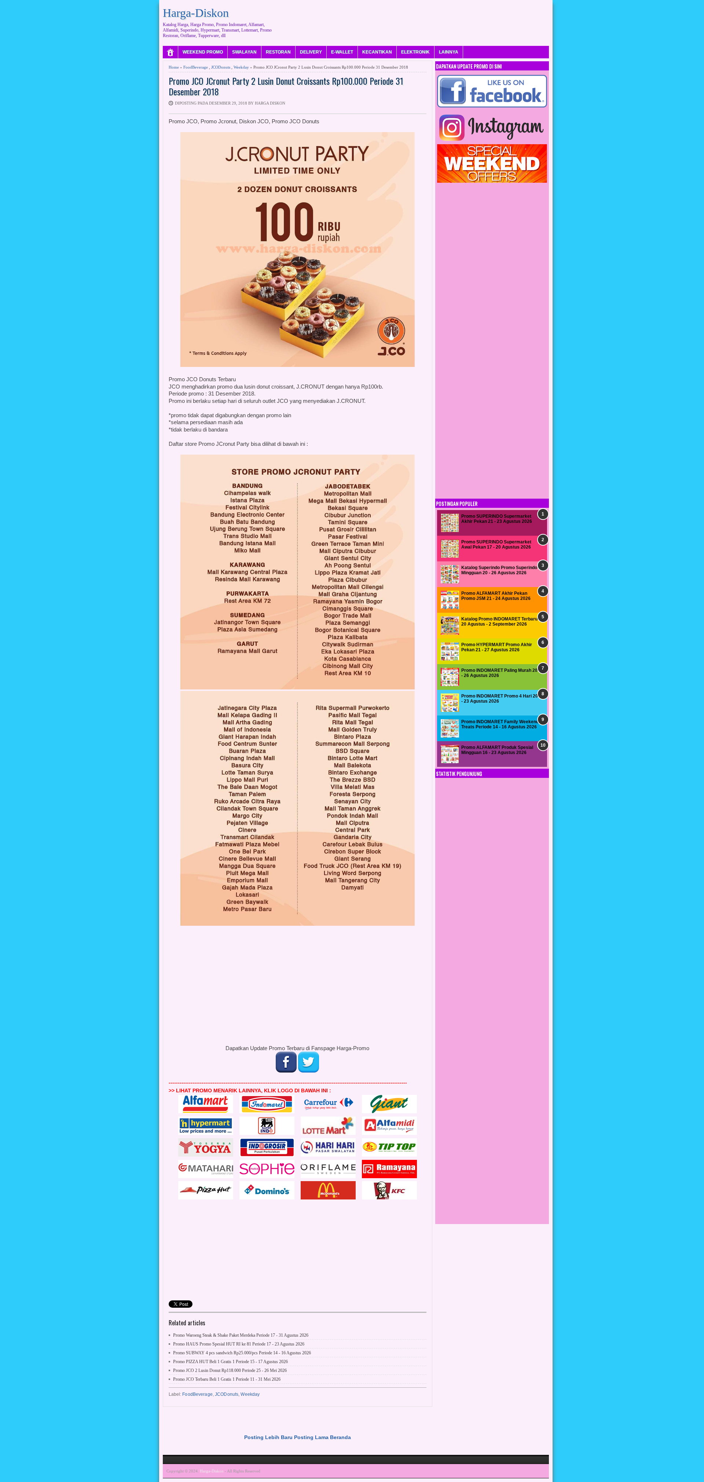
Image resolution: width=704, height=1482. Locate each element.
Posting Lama (311, 1437)
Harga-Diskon (196, 12)
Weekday (241, 67)
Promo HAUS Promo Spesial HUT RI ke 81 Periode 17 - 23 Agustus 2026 (238, 1344)
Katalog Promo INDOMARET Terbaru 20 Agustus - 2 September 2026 (499, 621)
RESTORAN (278, 52)
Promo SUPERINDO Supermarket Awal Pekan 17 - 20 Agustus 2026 (496, 544)
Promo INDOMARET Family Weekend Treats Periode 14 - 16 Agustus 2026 (500, 724)
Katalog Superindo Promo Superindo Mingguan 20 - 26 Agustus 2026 (499, 570)
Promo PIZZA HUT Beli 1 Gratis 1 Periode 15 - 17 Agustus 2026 (230, 1361)
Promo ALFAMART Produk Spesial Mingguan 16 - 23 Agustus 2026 (497, 750)
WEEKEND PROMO (203, 52)
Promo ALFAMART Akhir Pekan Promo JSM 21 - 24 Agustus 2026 (496, 596)
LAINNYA (448, 52)
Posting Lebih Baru (268, 1437)
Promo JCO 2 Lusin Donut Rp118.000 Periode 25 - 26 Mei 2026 (230, 1370)
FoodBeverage (195, 67)
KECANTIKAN (377, 52)
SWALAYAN (244, 52)
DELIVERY (311, 52)
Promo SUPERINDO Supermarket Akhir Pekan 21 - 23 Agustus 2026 (496, 519)
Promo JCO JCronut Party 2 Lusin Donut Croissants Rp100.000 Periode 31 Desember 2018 (286, 86)
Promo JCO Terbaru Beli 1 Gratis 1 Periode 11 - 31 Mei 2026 (226, 1379)
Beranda (340, 1437)
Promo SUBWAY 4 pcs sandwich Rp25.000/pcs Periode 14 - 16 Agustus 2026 (242, 1352)
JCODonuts (220, 67)
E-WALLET (342, 52)
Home (174, 67)
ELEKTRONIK (415, 52)
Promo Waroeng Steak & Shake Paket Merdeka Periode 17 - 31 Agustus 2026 (240, 1335)
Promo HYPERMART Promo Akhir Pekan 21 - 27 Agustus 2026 (496, 647)
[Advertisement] (415, 20)
